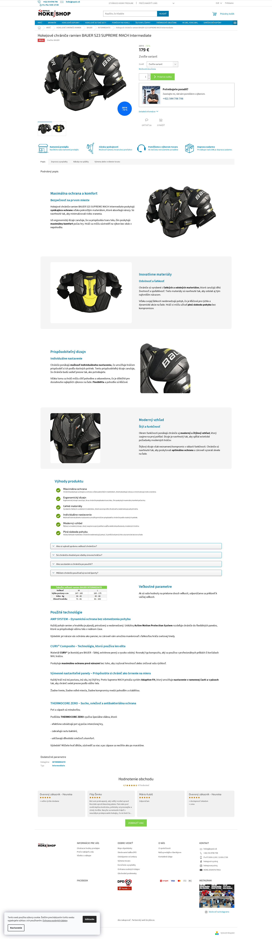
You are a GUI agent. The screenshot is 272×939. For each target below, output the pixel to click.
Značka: (53, 40)
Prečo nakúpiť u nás (148, 3)
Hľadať (162, 13)
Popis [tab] (43, 161)
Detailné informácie (147, 111)
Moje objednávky (125, 848)
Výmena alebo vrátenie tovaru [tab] (107, 161)
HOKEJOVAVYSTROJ (212, 869)
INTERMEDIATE (58, 762)
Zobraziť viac (136, 823)
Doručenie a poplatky (127, 865)
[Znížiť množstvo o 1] (149, 78)
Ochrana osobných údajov (55, 920)
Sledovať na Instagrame (219, 911)
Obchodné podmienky (127, 873)
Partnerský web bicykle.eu (143, 920)
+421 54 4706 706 (211, 853)
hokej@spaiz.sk (210, 848)
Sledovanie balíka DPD (127, 852)
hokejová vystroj (211, 861)
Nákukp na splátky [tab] (81, 161)
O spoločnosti (164, 848)
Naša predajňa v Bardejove (169, 852)
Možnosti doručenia (147, 69)
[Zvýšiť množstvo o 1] (149, 75)
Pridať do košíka (164, 77)
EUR (218, 3)
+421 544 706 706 (173, 99)
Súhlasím (89, 919)
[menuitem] (40, 22)
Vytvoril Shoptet (227, 933)
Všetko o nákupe (84, 855)
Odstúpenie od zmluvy (127, 856)
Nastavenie (16, 927)
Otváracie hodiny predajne (121, 3)
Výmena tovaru (124, 861)
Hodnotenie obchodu (136, 779)
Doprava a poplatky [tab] (59, 161)
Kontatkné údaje (165, 856)
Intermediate (58, 765)
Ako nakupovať (124, 920)
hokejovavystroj (210, 865)
